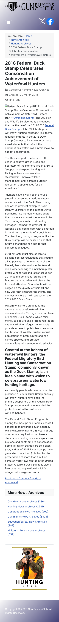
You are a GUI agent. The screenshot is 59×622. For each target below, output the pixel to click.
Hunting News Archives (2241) (26, 506)
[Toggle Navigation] (8, 22)
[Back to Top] (53, 616)
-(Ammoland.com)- (23, 117)
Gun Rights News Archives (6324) (28, 516)
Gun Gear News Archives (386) (26, 501)
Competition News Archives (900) (28, 511)
